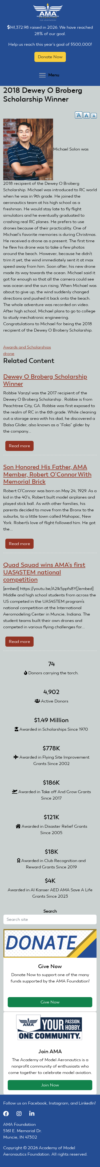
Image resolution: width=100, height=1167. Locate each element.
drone (8, 353)
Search (50, 911)
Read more (21, 447)
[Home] (48, 11)
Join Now (50, 1084)
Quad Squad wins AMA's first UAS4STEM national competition (44, 572)
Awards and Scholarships (27, 347)
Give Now (50, 1002)
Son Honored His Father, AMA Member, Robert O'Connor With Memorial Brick (47, 474)
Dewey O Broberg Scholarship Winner (45, 380)
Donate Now (50, 56)
